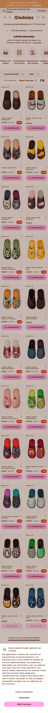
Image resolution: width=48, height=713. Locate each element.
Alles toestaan (24, 704)
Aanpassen (24, 698)
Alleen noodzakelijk (24, 692)
